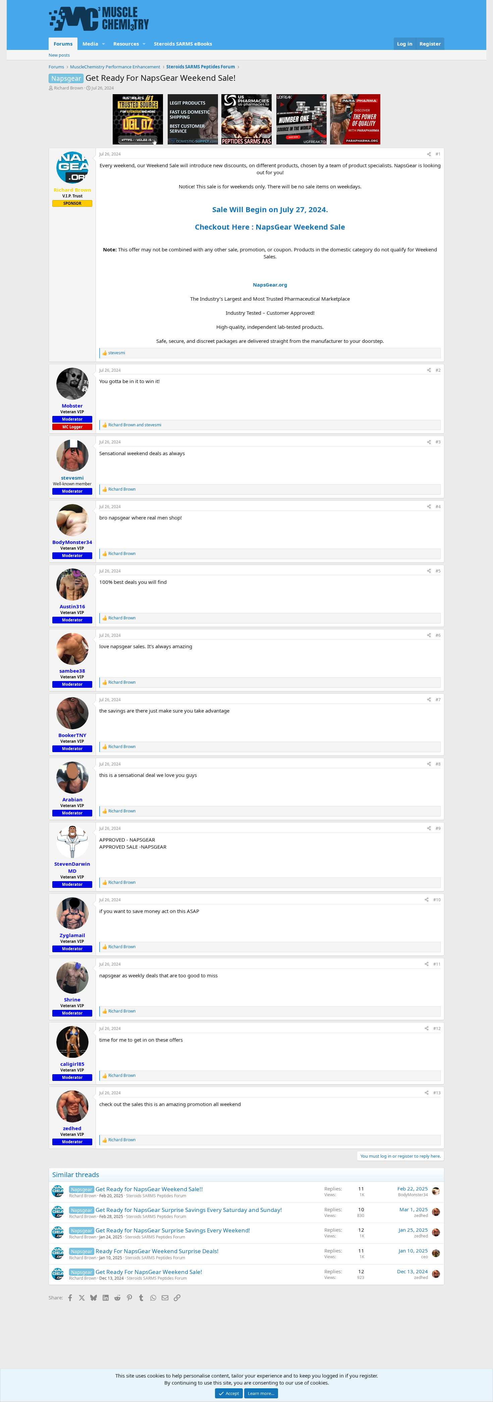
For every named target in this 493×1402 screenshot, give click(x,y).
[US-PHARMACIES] (246, 119)
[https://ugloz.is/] (138, 119)
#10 (437, 900)
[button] (103, 44)
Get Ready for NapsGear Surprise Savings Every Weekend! (173, 1230)
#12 (437, 1028)
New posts (59, 55)
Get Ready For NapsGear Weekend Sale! (149, 1272)
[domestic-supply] (193, 119)
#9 (438, 828)
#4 (438, 506)
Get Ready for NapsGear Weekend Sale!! (149, 1189)
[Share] (429, 154)
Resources (126, 43)
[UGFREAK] (301, 119)
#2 (438, 370)
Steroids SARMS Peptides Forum (156, 1196)
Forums (63, 43)
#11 (437, 964)
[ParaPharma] (355, 119)
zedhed (421, 1215)
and (134, 425)
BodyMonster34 (413, 1195)
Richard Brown (68, 88)
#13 (437, 1093)
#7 (438, 700)
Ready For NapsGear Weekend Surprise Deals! (157, 1251)
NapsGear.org (270, 284)
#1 (438, 154)
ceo (424, 1257)
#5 (438, 571)
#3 (438, 442)
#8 (438, 764)
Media (90, 43)
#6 (438, 635)
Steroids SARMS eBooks (183, 43)
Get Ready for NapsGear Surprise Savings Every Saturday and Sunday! (189, 1210)
